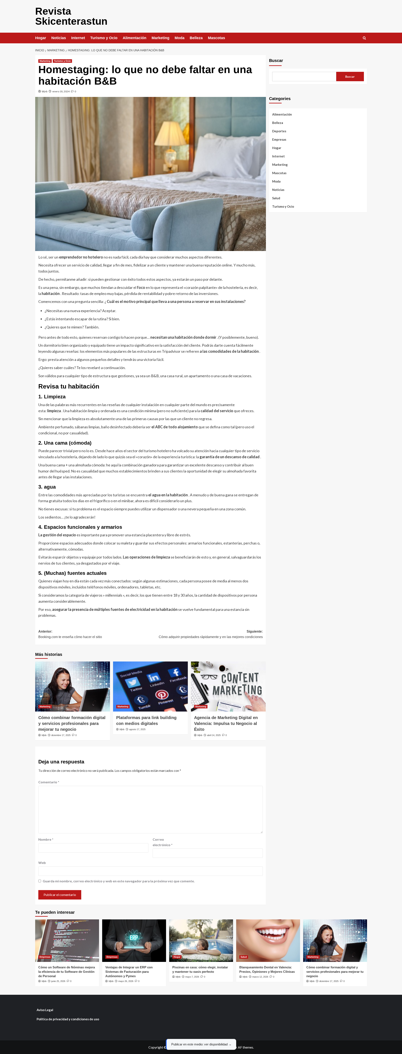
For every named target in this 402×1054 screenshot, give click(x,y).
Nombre (45, 839)
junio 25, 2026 (58, 981)
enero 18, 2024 (61, 91)
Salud (276, 198)
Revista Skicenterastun (71, 16)
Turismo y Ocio (103, 38)
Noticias (58, 38)
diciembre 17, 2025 (61, 735)
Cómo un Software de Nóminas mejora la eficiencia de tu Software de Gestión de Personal (66, 971)
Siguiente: (211, 634)
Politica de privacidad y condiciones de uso (68, 1019)
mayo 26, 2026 (125, 981)
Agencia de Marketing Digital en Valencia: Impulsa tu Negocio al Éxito (226, 723)
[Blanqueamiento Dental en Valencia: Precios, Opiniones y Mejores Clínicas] (268, 940)
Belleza (196, 38)
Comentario (48, 782)
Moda (179, 38)
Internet (78, 38)
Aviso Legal (45, 1010)
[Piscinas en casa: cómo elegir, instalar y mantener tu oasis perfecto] (201, 940)
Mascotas (216, 38)
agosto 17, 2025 (137, 729)
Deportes (279, 131)
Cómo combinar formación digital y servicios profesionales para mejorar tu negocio (72, 723)
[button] (364, 38)
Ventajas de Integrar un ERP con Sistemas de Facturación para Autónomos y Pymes (129, 971)
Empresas (279, 139)
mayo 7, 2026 (192, 976)
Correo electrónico (163, 842)
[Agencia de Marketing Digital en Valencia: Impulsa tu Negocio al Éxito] (228, 686)
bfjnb (44, 91)
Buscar (276, 60)
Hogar (40, 38)
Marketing (160, 38)
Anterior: (70, 634)
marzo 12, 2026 (260, 976)
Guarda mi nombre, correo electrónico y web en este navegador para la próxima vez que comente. (119, 881)
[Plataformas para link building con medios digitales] (150, 686)
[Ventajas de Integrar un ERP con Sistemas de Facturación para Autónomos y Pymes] (134, 940)
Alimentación (134, 38)
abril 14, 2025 (214, 735)
